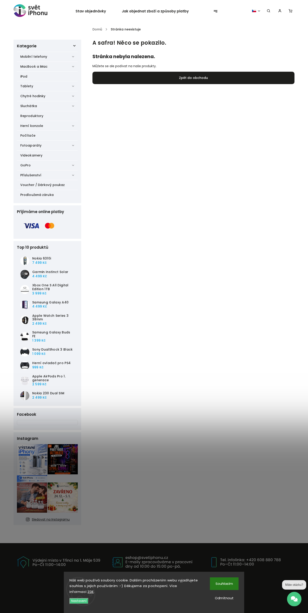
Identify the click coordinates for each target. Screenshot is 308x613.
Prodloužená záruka (37, 195)
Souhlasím (224, 583)
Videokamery (31, 155)
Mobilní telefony (33, 56)
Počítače (27, 135)
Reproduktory (31, 116)
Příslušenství (30, 175)
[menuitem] (95, 11)
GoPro (25, 165)
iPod (23, 76)
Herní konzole (31, 126)
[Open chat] (294, 600)
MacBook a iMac (34, 66)
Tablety (26, 86)
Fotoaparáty (30, 145)
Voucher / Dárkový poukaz (42, 185)
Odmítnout (224, 598)
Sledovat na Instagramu (51, 519)
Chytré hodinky (32, 96)
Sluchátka (28, 106)
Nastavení (79, 601)
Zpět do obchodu (193, 78)
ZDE (90, 591)
